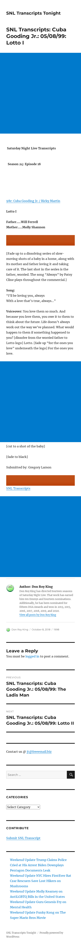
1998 (56, 629)
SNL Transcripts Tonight (33, 13)
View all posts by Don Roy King (37, 614)
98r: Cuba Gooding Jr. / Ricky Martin (33, 201)
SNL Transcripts (18, 488)
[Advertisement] (40, 93)
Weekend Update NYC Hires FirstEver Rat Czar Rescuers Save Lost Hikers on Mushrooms (40, 881)
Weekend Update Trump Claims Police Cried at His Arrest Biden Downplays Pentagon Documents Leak (38, 865)
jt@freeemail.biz (39, 751)
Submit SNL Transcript (23, 838)
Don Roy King (19, 629)
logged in (32, 656)
